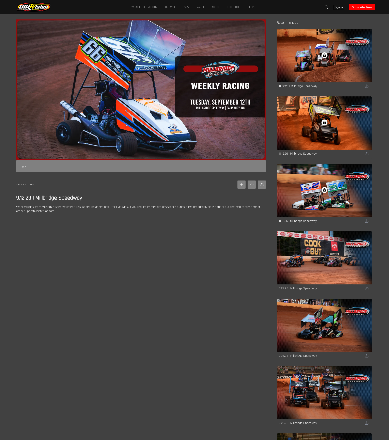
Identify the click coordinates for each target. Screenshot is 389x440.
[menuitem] (169, 7)
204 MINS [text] (21, 184)
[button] (326, 7)
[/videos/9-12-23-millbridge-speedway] (34, 11)
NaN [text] (32, 184)
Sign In (338, 7)
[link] (34, 7)
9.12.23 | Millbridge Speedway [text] (49, 198)
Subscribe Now (362, 7)
